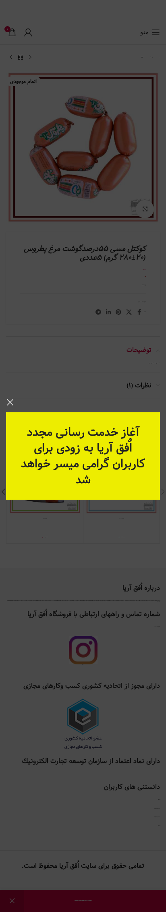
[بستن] (10, 402)
